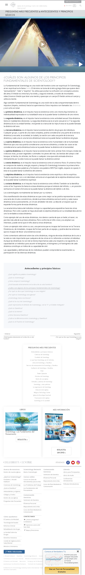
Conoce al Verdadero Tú (55, 551)
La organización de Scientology (42, 387)
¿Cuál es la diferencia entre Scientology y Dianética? (27, 318)
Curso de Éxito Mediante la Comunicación (32, 511)
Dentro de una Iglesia (42, 379)
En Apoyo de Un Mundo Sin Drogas (38, 561)
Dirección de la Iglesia (42, 390)
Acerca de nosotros (12, 469)
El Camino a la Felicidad (11, 519)
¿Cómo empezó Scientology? (19, 281)
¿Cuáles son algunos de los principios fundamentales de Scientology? (34, 288)
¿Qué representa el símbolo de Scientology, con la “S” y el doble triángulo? (36, 305)
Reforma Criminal (9, 526)
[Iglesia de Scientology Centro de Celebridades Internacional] (13, 5)
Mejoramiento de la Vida (32, 507)
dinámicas (76, 105)
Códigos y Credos (9, 495)
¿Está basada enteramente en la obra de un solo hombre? (30, 284)
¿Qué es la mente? (15, 311)
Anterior (7, 334)
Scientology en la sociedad (42, 401)
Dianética (19, 556)
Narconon (23, 561)
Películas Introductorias (71, 484)
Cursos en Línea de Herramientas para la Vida (32, 481)
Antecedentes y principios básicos (42, 352)
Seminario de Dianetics (31, 500)
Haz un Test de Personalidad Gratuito (61, 570)
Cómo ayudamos (10, 517)
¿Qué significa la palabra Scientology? (22, 274)
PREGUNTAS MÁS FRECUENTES (42, 347)
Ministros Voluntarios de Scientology (36, 558)
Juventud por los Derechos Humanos (15, 564)
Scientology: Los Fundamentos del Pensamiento (19, 433)
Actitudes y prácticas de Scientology (42, 382)
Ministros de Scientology (42, 376)
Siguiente (77, 334)
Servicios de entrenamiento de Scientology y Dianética (42, 365)
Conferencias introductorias (68, 480)
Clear (41, 371)
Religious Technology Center (42, 392)
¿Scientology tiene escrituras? (19, 298)
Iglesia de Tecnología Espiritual (42, 395)
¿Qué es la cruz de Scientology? (20, 301)
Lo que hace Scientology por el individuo (42, 360)
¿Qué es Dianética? (15, 308)
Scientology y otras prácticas (42, 384)
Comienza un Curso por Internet (13, 558)
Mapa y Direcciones (32, 530)
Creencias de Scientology (42, 354)
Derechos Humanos (10, 538)
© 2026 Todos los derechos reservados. (24, 568)
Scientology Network (32, 469)
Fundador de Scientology (42, 357)
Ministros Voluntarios (11, 546)
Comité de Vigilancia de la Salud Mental (12, 542)
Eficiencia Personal (30, 503)
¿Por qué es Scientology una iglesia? (22, 294)
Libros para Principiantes (71, 472)
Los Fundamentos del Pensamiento (31, 489)
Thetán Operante (42, 373)
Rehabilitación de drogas (12, 529)
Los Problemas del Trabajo (32, 485)
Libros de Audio (68, 475)
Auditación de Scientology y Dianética (42, 368)
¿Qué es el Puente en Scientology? (21, 322)
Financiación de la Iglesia (42, 398)
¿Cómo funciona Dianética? (18, 315)
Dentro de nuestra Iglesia (12, 472)
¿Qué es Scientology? (16, 278)
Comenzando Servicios (29, 496)
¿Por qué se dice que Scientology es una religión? (26, 291)
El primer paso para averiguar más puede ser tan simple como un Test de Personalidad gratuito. (71, 559)
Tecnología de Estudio (11, 523)
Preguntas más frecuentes (12, 501)
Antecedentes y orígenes (12, 491)
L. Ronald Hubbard (9, 556)
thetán (28, 88)
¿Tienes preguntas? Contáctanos (31, 521)
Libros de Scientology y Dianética (42, 363)
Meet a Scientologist (30, 472)
